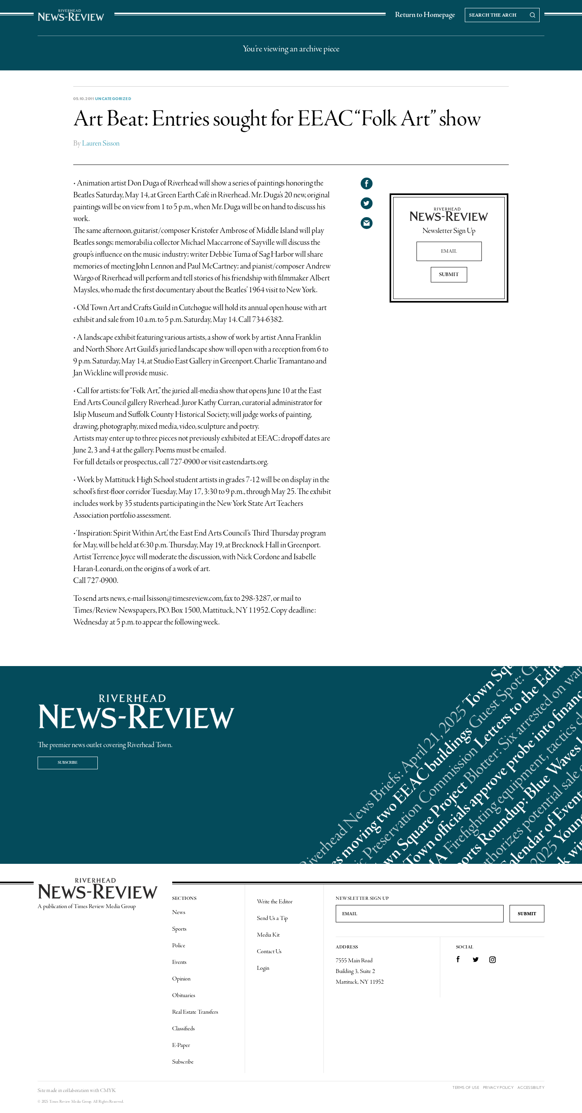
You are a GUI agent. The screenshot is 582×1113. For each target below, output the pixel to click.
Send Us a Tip (272, 918)
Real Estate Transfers (195, 1012)
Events (179, 962)
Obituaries (183, 995)
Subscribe (68, 762)
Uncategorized (113, 98)
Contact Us (269, 952)
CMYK (108, 1090)
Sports (179, 929)
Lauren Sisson (101, 143)
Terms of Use (466, 1087)
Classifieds (183, 1029)
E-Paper (181, 1045)
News (178, 912)
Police (178, 946)
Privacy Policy (498, 1087)
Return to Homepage (425, 15)
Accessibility (530, 1087)
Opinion (181, 979)
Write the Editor (275, 902)
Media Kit (268, 935)
